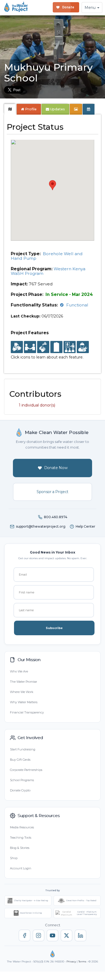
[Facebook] (24, 935)
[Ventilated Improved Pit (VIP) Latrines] (56, 347)
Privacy (71, 961)
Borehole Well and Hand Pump (47, 256)
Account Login (20, 868)
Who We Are (19, 671)
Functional (77, 305)
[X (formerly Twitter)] (66, 935)
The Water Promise (23, 682)
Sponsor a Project (52, 491)
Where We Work (21, 692)
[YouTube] (52, 935)
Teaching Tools (20, 837)
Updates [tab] (57, 109)
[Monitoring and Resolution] (83, 347)
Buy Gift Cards (20, 759)
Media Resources (22, 827)
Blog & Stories (19, 848)
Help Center (85, 526)
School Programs (22, 780)
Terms (82, 961)
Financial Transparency (27, 712)
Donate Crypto (20, 790)
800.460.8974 (55, 517)
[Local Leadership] (17, 347)
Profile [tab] (31, 109)
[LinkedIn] (80, 935)
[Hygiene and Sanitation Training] (70, 347)
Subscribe (54, 628)
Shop (14, 858)
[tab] (10, 109)
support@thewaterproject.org (40, 526)
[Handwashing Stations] (43, 347)
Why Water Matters (23, 702)
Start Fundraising (22, 749)
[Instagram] (38, 935)
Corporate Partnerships (26, 770)
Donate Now (56, 467)
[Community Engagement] (30, 347)
